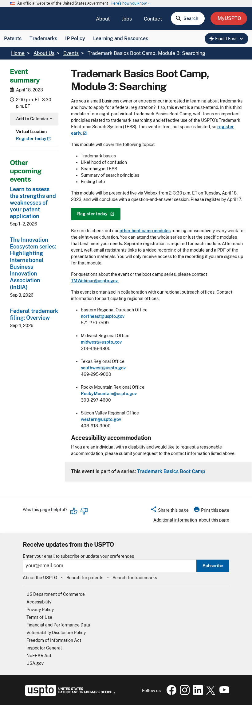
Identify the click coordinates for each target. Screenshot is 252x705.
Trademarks (43, 38)
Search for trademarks (134, 577)
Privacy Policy (40, 609)
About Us (43, 53)
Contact (153, 19)
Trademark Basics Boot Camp (171, 471)
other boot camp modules (145, 230)
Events (71, 53)
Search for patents (84, 577)
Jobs (127, 19)
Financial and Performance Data (58, 624)
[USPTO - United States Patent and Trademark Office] (69, 694)
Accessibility (38, 601)
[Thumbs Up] (74, 511)
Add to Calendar (33, 119)
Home (18, 53)
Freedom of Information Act (53, 640)
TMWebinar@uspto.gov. (95, 280)
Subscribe (213, 565)
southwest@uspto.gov (103, 367)
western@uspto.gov (101, 419)
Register (31, 138)
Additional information (175, 520)
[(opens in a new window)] (183, 693)
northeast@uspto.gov (102, 316)
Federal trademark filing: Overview (34, 314)
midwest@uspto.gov (101, 342)
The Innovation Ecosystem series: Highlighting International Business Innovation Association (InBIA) (33, 263)
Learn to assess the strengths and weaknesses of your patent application (33, 202)
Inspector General (44, 647)
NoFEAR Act (38, 655)
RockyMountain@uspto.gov (109, 393)
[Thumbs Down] (84, 511)
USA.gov (35, 663)
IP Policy (75, 38)
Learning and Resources (120, 38)
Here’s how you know (131, 3)
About (103, 19)
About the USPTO (40, 577)
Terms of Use (39, 617)
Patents (13, 38)
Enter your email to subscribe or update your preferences (78, 556)
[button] (169, 511)
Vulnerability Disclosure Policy (56, 632)
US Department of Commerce (55, 594)
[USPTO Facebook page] (170, 693)
